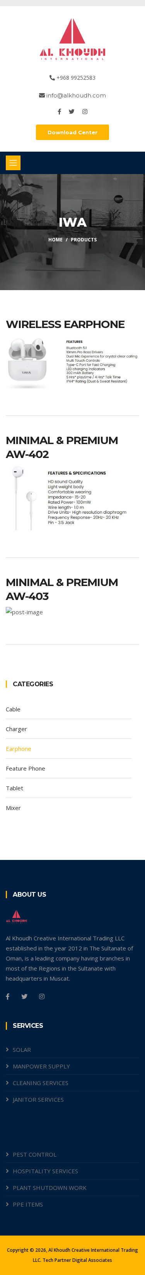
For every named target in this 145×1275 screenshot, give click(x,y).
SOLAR (22, 1049)
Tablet (14, 788)
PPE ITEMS (28, 1204)
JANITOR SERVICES (38, 1099)
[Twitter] (72, 111)
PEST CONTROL (34, 1154)
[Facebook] (60, 111)
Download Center (72, 132)
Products (84, 239)
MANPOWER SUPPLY (41, 1066)
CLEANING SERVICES (40, 1083)
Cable (13, 709)
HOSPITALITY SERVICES (45, 1171)
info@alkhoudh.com (75, 95)
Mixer (13, 808)
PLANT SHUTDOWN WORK (50, 1187)
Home (55, 239)
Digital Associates (92, 1260)
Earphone (18, 748)
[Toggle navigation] (13, 163)
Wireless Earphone (65, 324)
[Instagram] (84, 111)
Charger (16, 729)
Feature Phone (25, 768)
